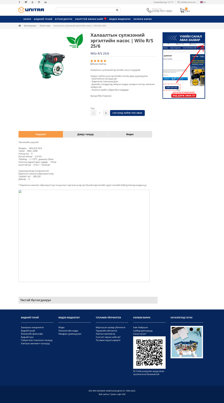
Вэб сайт (103, 394)
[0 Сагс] (182, 10)
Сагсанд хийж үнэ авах (127, 113)
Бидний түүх (27, 337)
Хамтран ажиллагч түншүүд (35, 343)
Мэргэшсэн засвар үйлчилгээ (110, 327)
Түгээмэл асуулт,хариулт (108, 340)
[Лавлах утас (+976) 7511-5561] (149, 10)
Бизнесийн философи (32, 333)
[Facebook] (19, 2)
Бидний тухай (28, 330)
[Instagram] (39, 2)
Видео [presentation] (130, 134)
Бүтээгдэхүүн (30, 25)
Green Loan (45, 25)
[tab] (41, 134)
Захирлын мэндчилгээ (32, 327)
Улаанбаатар (163, 2)
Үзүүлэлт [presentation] (40, 134)
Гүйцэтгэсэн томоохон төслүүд (36, 340)
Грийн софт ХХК (117, 394)
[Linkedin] (45, 2)
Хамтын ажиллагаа (105, 333)
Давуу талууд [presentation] (85, 134)
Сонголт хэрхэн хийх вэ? (108, 337)
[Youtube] (32, 2)
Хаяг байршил (140, 327)
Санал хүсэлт (139, 333)
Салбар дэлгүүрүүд (142, 330)
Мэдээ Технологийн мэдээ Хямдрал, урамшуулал (69, 330)
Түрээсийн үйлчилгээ (106, 330)
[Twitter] (26, 2)
